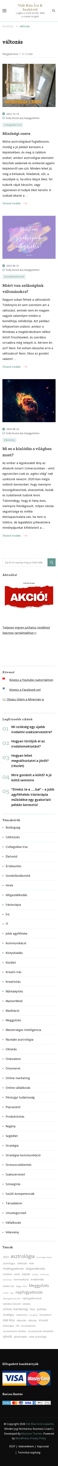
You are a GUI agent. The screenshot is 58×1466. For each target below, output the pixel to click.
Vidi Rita (9, 1320)
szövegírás (33, 1315)
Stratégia (12, 1145)
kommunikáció (21, 1279)
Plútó (32, 1309)
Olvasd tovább (11, 203)
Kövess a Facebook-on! (25, 690)
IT (7, 924)
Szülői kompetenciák (20, 1194)
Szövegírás (13, 1184)
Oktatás (11, 1049)
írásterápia (8, 1325)
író (17, 1325)
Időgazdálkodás (16, 895)
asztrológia (23, 1256)
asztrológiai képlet (44, 1257)
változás (32, 1320)
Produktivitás (15, 1116)
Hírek (9, 885)
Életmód (11, 856)
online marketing (15, 1309)
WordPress (22, 1438)
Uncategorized (16, 1213)
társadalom (45, 1314)
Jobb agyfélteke (16, 933)
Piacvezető (13, 1107)
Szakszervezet (15, 1174)
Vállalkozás (13, 1222)
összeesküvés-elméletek (40, 1331)
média (5, 1293)
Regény (11, 1126)
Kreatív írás (13, 972)
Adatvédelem (26, 1446)
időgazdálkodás (35, 1268)
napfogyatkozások (32, 1298)
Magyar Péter (21, 1286)
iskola (17, 1274)
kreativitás (37, 1279)
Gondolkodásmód (14, 276)
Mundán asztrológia (19, 1039)
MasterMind (14, 1001)
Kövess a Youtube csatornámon (31, 680)
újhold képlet (20, 1336)
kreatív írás (8, 1286)
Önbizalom (13, 1059)
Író (8, 914)
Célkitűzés (13, 837)
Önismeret (13, 1068)
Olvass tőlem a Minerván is (25, 699)
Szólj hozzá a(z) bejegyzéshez (23, 118)
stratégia (8, 1314)
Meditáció (12, 1011)
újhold (7, 1336)
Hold (31, 1263)
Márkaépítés (14, 991)
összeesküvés (28, 1325)
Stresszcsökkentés (18, 1165)
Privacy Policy (38, 1438)
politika (41, 1309)
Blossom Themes (31, 1433)
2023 (6, 1257)
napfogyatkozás (29, 1292)
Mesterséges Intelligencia (23, 1030)
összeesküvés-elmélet (14, 1331)
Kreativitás (13, 982)
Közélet (11, 962)
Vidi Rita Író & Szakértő (30, 7)
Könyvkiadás (14, 953)
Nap (12, 1293)
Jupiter (26, 1274)
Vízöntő (43, 1320)
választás (21, 1320)
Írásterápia (13, 905)
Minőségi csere (16, 133)
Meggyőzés (13, 1020)
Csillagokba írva (12, 124)
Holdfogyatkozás (13, 1268)
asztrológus (9, 1263)
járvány (35, 1274)
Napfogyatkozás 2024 (11, 1298)
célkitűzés (22, 1263)
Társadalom (14, 1203)
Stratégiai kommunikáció (23, 1155)
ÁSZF (12, 1446)
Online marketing (18, 1078)
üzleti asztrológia (38, 1336)
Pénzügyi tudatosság (20, 1097)
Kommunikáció (16, 943)
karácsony (44, 1274)
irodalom (7, 1274)
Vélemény (9, 440)
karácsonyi (7, 1280)
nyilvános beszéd (12, 1303)
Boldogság (13, 827)
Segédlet (12, 1136)
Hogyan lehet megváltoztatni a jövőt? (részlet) (30, 760)
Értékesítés (13, 866)
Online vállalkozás (18, 1088)
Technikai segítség (29, 1452)
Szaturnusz (21, 1314)
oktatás (26, 1303)
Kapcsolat (43, 1446)
